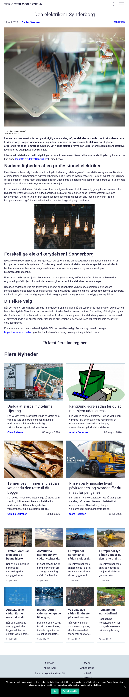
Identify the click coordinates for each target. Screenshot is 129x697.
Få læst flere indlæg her (64, 343)
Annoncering (87, 667)
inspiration (119, 21)
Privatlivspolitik (70, 691)
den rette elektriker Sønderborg (31, 159)
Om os (87, 672)
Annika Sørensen (31, 22)
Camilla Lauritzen (17, 513)
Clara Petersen (15, 432)
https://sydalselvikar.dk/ (17, 332)
